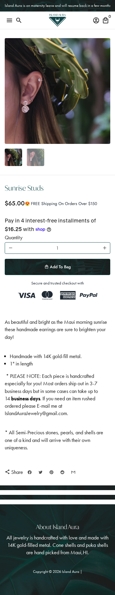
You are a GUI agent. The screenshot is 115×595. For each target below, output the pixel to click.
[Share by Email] (73, 472)
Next (104, 91)
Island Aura (71, 571)
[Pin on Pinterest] (51, 472)
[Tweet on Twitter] (40, 472)
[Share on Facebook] (29, 472)
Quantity (13, 237)
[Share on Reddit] (62, 472)
